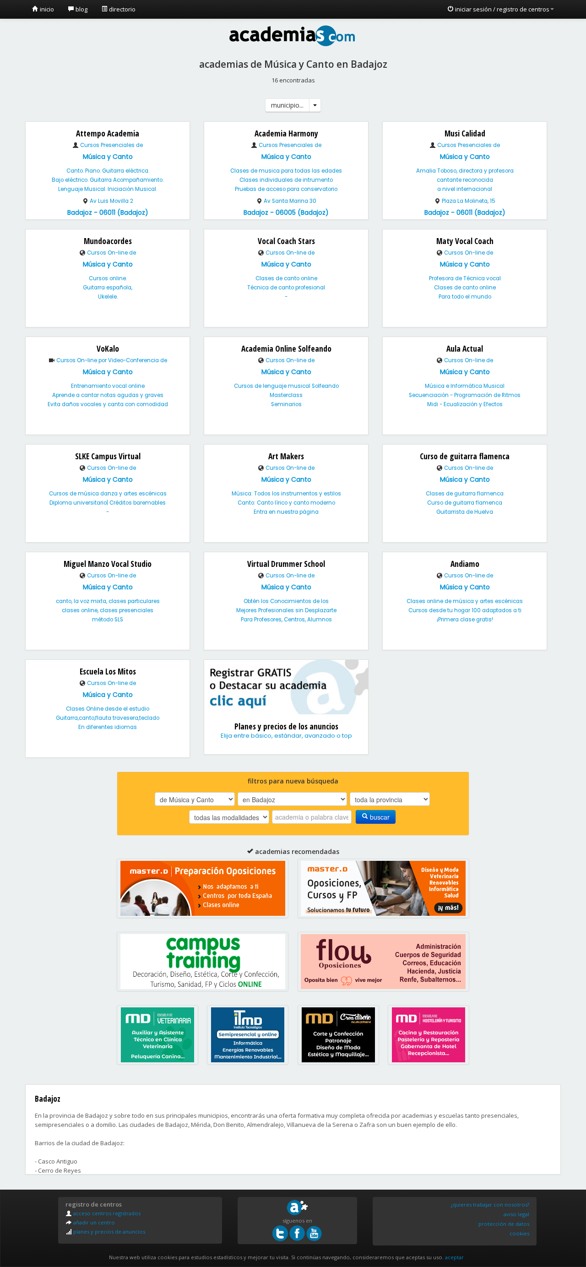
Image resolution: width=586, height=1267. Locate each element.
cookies (519, 1233)
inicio (46, 9)
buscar (379, 816)
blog (80, 9)
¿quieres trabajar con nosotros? (490, 1204)
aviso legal (516, 1214)
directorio (122, 9)
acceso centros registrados (106, 1213)
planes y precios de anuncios (108, 1231)
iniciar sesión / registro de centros (501, 9)
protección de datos (503, 1223)
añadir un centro (93, 1222)
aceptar (454, 1257)
